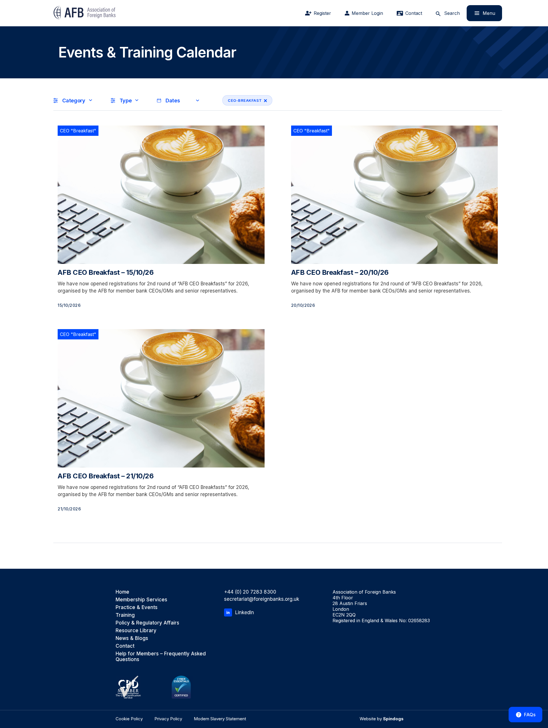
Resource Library (136, 630)
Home (122, 592)
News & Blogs (132, 638)
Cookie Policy (129, 718)
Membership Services (141, 599)
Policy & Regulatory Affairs (147, 623)
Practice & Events (137, 607)
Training (125, 615)
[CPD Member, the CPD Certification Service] (128, 687)
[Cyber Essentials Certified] (181, 687)
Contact (125, 646)
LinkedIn (244, 612)
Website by (382, 718)
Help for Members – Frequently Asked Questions (161, 656)
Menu (481, 13)
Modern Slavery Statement (220, 718)
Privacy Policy (168, 718)
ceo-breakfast (242, 100)
